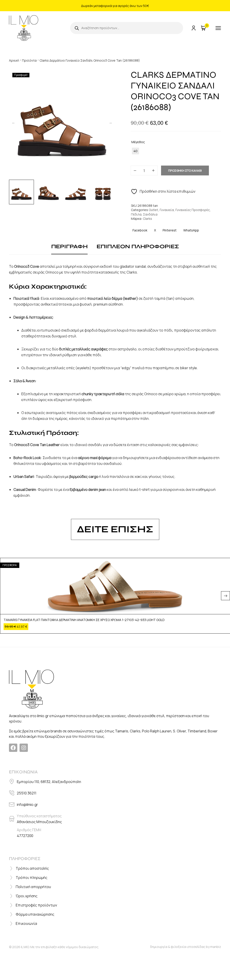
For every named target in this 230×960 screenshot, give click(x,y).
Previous (13, 122)
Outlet (153, 210)
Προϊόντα (29, 60)
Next (110, 122)
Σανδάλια (150, 214)
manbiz (215, 947)
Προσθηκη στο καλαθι (185, 170)
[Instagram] (24, 748)
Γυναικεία (167, 210)
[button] (225, 595)
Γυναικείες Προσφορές (192, 210)
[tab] (69, 246)
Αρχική (14, 60)
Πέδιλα (136, 214)
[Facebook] (13, 748)
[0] (203, 28)
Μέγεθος (138, 142)
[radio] (135, 151)
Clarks (147, 218)
